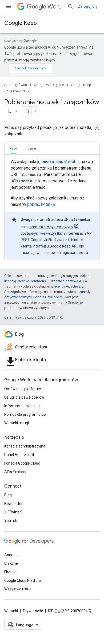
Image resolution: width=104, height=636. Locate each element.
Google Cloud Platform (23, 580)
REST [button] (13, 148)
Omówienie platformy (22, 389)
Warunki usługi (16, 423)
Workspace (55, 6)
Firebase (11, 572)
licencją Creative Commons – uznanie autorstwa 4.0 (43, 281)
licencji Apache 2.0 (68, 286)
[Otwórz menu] (8, 6)
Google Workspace (49, 85)
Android (11, 555)
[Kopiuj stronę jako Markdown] (27, 111)
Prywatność (33, 611)
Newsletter (13, 503)
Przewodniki (20, 91)
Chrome (11, 563)
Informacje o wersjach (23, 406)
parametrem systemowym (50, 227)
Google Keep (20, 23)
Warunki (11, 611)
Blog (8, 495)
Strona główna (15, 85)
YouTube (11, 521)
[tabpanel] (52, 209)
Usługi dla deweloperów (24, 397)
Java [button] (31, 148)
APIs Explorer (15, 472)
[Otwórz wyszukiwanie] (70, 6)
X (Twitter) (13, 512)
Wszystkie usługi (18, 589)
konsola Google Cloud (22, 463)
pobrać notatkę (41, 204)
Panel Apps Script (19, 455)
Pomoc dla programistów (25, 414)
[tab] (14, 148)
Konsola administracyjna (24, 446)
